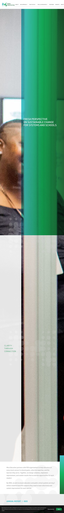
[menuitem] (17, 4)
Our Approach (23, 4)
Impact (17, 4)
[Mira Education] (8, 4)
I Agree (59, 509)
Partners (51, 4)
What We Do (32, 4)
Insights (57, 4)
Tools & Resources (42, 4)
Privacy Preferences (51, 509)
